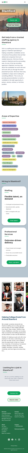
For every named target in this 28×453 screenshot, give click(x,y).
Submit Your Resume (19, 416)
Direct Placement (6, 415)
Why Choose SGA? (6, 420)
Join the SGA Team (19, 415)
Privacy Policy (14, 445)
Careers (17, 411)
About (3, 424)
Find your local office (20, 428)
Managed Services (6, 418)
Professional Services (7, 416)
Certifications (5, 428)
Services (4, 411)
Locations (4, 431)
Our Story (4, 426)
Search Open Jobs (19, 413)
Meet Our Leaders (6, 433)
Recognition (4, 429)
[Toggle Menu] (25, 2)
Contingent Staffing (6, 413)
